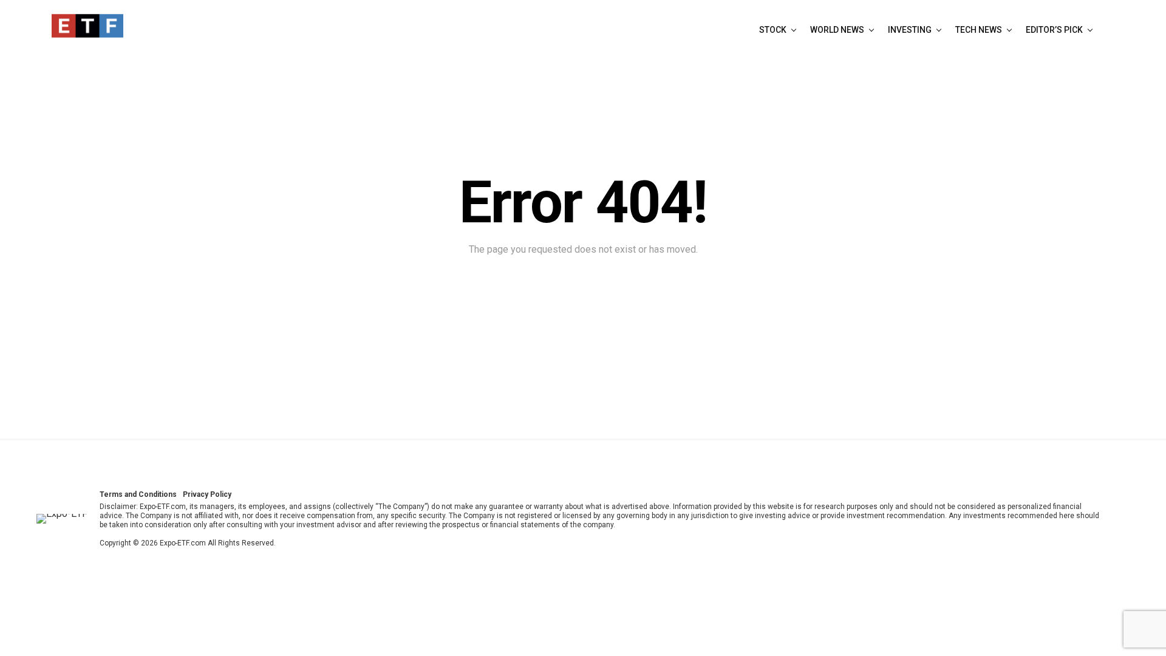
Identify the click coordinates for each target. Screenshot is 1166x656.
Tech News (978, 30)
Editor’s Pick (1054, 30)
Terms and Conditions (138, 494)
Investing (910, 30)
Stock (772, 30)
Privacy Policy (207, 494)
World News (837, 30)
